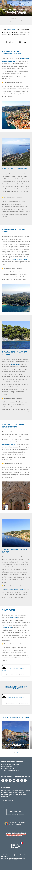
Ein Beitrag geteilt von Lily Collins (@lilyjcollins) (16, 674)
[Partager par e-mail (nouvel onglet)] (20, 42)
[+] (16, 37)
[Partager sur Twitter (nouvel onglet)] (10, 42)
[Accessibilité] (10, 4)
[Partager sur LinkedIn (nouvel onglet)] (13, 42)
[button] (18, 4)
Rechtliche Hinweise (7, 855)
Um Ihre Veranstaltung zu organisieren (13, 858)
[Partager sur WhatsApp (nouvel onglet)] (16, 42)
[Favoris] (14, 4)
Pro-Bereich (4, 856)
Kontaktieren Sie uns (22, 855)
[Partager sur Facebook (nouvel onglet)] (6, 42)
